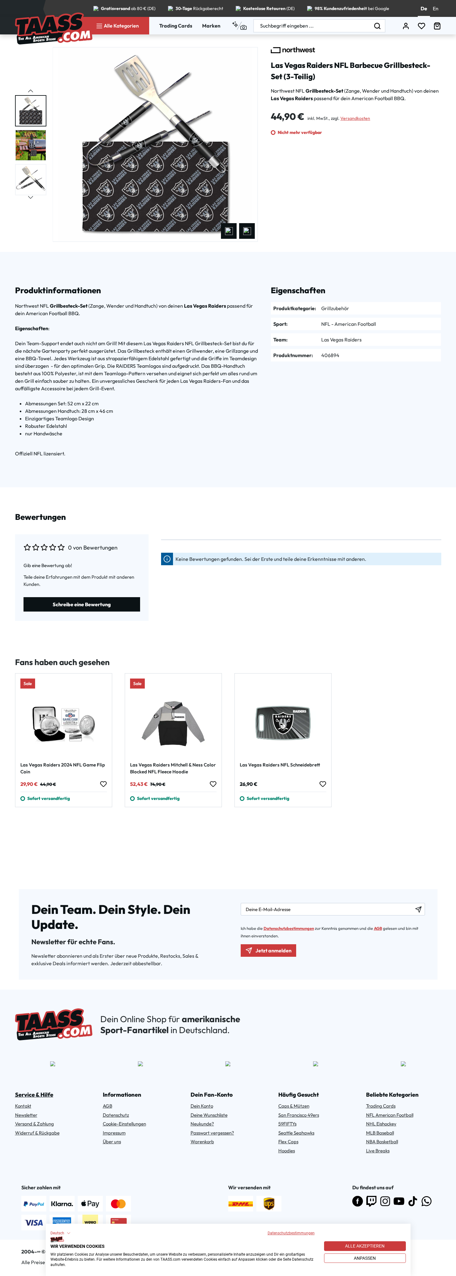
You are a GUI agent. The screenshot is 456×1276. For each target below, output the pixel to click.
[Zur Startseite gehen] (53, 28)
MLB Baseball (380, 1133)
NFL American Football (389, 1115)
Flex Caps (288, 1142)
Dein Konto (202, 1106)
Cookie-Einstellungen (124, 1124)
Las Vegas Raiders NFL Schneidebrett (280, 765)
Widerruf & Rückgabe (37, 1133)
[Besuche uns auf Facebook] (357, 1201)
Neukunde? (202, 1124)
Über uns (112, 1142)
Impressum (114, 1133)
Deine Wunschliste (209, 1115)
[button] (60, 1233)
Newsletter (26, 1115)
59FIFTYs (287, 1124)
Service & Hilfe (34, 1094)
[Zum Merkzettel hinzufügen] (103, 784)
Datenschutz (116, 1115)
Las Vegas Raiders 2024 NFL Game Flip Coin (62, 768)
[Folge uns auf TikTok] (412, 1201)
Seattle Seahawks (296, 1133)
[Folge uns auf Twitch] (371, 1201)
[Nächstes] (247, 231)
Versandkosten (355, 118)
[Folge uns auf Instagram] (385, 1201)
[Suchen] (377, 26)
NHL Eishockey (381, 1124)
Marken (211, 26)
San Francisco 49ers (298, 1115)
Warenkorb (202, 1142)
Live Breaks (378, 1151)
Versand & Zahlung (34, 1124)
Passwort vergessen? (212, 1133)
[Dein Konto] (406, 25)
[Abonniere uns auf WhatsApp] (426, 1201)
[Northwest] (293, 50)
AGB (378, 928)
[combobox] (311, 26)
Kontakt (23, 1106)
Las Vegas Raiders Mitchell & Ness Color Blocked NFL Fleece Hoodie (173, 768)
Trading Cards (175, 26)
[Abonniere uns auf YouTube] (399, 1201)
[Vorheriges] (229, 231)
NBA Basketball (382, 1142)
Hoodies (286, 1151)
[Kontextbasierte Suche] (239, 25)
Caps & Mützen (293, 1106)
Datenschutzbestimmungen (291, 1233)
